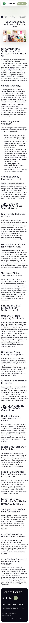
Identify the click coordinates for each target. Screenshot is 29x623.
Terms (16, 618)
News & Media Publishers (22, 17)
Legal (20, 618)
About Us (5, 618)
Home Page (7, 604)
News (15, 604)
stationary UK (8, 69)
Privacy (11, 618)
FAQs (21, 604)
